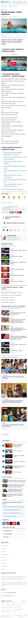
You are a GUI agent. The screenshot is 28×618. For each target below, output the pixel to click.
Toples (3, 605)
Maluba (3, 609)
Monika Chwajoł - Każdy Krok (8, 302)
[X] (18, 523)
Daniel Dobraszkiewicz (17, 609)
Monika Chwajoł (5, 434)
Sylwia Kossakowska (6, 611)
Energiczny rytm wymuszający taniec (11, 513)
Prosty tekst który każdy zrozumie (11, 509)
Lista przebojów (6, 440)
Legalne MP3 (4, 566)
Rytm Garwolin (5, 607)
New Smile (11, 607)
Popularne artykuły (6, 477)
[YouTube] (18, 212)
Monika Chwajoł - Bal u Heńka (8, 300)
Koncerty (3, 557)
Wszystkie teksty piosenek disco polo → (12, 189)
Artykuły (3, 548)
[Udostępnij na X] (14, 230)
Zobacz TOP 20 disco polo (6, 202)
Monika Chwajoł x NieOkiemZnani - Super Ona (12, 292)
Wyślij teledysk (8, 533)
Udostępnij (19, 35)
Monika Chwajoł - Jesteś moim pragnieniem (11, 295)
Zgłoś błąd (25, 35)
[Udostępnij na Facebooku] (3, 230)
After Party (18, 605)
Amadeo (13, 611)
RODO (25, 615)
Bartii (16, 607)
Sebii (18, 603)
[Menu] (25, 2)
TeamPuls (14, 603)
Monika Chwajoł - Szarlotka (7, 297)
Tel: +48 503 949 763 (8, 595)
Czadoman (8, 603)
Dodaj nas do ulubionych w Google (8, 35)
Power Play (8, 609)
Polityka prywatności (21, 616)
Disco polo (16, 5)
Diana (3, 603)
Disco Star (3, 563)
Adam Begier (4, 16)
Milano (12, 605)
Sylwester (3, 560)
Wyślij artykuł (8, 530)
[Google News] (10, 212)
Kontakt (7, 536)
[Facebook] (13, 212)
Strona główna (4, 5)
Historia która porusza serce (9, 516)
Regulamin (16, 615)
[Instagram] (15, 212)
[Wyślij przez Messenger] (7, 230)
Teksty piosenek (5, 554)
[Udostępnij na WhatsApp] (11, 230)
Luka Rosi (8, 605)
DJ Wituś (23, 603)
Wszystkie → (24, 601)
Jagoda (20, 607)
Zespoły (3, 569)
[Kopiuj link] (18, 230)
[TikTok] (20, 212)
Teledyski (10, 5)
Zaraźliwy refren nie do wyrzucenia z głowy (13, 506)
